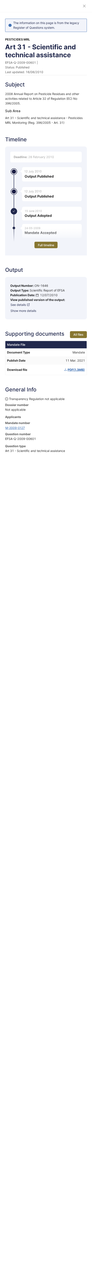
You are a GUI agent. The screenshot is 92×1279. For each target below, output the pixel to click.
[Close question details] (84, 6)
